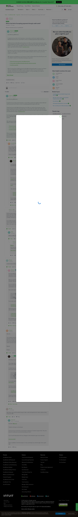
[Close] (60, 116)
